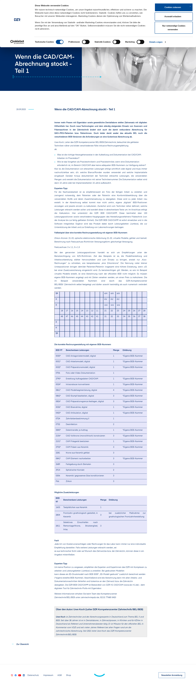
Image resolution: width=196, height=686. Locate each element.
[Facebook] (16, 675)
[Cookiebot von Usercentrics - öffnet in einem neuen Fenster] (17, 42)
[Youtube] (19, 675)
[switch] (86, 42)
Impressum (48, 675)
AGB (59, 675)
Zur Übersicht (22, 644)
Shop (68, 675)
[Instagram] (12, 675)
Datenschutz (33, 675)
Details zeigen (156, 42)
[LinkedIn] (24, 675)
